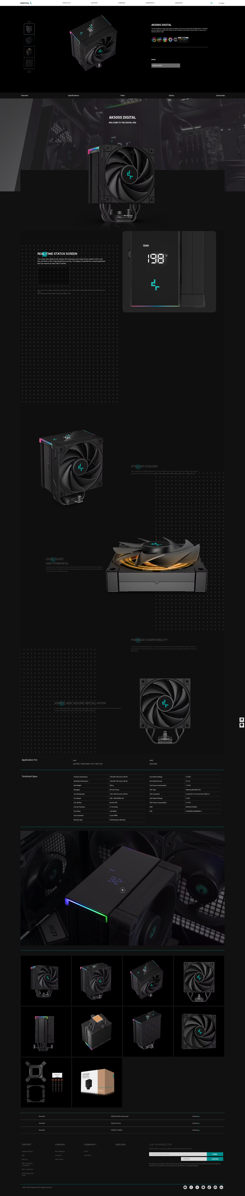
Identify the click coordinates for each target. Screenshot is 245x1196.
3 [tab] (94, 88)
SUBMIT (214, 1154)
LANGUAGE (215, 1159)
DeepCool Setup (116, 1123)
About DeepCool (60, 1151)
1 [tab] (88, 88)
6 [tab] (102, 88)
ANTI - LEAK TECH (27, 1169)
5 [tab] (100, 88)
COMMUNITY (150, 3)
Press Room (87, 1155)
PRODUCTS (67, 3)
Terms (190, 1165)
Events (86, 1151)
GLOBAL (222, 3)
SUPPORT (94, 3)
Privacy (196, 1165)
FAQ (23, 1155)
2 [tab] (91, 88)
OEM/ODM (178, 3)
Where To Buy (59, 1159)
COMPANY (121, 3)
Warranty (24, 1159)
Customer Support (27, 1151)
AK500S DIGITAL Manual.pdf (119, 1116)
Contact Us (58, 1155)
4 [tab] (97, 88)
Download (195, 1116)
